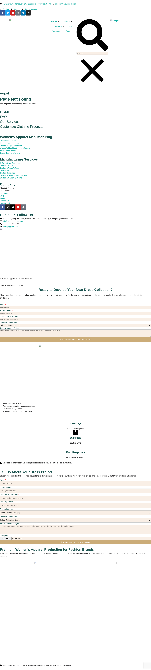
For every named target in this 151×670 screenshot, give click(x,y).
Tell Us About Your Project (9, 328)
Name (2, 305)
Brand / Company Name (9, 316)
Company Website (6, 502)
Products (58, 26)
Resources (56, 31)
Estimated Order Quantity (9, 322)
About (68, 31)
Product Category (6, 509)
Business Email (6, 310)
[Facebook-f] (2, 13)
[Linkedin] (23, 13)
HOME (5, 112)
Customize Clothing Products (21, 126)
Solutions (66, 21)
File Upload (4, 535)
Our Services (10, 122)
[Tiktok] (18, 13)
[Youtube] (12, 13)
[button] (92, 35)
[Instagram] (28, 13)
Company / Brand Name (9, 494)
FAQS (70, 26)
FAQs (4, 117)
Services (54, 21)
